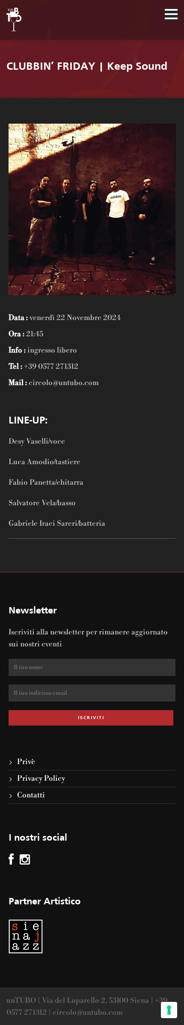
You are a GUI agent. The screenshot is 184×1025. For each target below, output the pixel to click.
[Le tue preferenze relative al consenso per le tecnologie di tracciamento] (169, 1010)
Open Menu (171, 14)
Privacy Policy (41, 778)
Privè (26, 762)
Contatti (31, 795)
